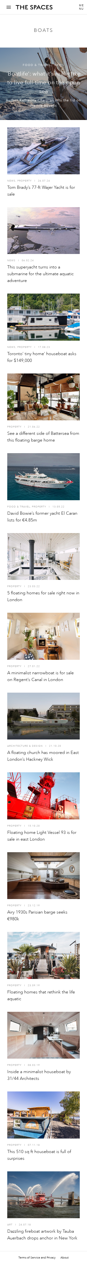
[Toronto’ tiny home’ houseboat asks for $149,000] (43, 317)
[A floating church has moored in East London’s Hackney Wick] (43, 716)
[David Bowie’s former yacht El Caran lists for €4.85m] (43, 476)
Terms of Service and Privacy (37, 1257)
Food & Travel (37, 65)
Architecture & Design (25, 746)
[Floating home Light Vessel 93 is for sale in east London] (43, 795)
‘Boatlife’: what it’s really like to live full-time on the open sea (43, 82)
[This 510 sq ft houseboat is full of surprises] (43, 1115)
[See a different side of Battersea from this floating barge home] (43, 397)
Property (24, 180)
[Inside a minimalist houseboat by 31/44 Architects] (43, 1035)
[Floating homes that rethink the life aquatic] (43, 955)
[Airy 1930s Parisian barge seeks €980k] (43, 875)
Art (10, 1224)
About (64, 1257)
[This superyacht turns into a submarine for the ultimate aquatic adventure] (43, 230)
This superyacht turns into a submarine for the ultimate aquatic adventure (40, 273)
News (59, 65)
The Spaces (34, 9)
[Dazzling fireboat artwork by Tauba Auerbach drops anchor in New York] (43, 1194)
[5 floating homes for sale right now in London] (43, 556)
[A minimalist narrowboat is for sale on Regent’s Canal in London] (43, 636)
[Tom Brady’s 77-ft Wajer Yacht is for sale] (43, 150)
